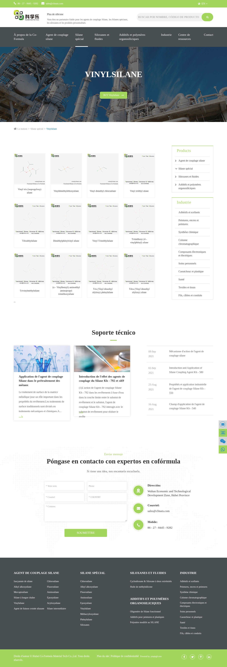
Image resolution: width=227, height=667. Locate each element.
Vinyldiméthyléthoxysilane (66, 191)
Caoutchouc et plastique (191, 271)
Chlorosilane (53, 581)
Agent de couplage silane (57, 37)
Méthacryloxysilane (89, 614)
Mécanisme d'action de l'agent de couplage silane (186, 353)
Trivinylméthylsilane (29, 290)
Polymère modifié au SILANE (144, 622)
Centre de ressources (184, 37)
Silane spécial (79, 37)
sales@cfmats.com (54, 3)
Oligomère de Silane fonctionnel (145, 611)
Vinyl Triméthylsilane (102, 241)
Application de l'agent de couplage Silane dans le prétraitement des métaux (41, 381)
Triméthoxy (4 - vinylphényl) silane (139, 241)
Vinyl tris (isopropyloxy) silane (29, 191)
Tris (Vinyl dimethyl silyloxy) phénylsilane (102, 291)
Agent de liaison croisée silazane (29, 608)
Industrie (166, 34)
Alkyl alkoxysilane (22, 587)
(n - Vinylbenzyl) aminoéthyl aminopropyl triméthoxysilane (66, 290)
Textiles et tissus (186, 287)
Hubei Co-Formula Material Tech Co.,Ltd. (55, 656)
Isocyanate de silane (23, 581)
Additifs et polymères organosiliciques (132, 37)
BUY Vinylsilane (111, 95)
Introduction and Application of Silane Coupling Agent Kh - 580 (186, 370)
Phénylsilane (86, 619)
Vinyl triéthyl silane (139, 191)
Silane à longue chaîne (24, 597)
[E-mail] (223, 424)
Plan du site (103, 656)
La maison (22, 129)
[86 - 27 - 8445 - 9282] (223, 433)
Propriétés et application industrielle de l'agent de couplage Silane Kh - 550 (187, 388)
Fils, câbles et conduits (190, 295)
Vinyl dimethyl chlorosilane (103, 191)
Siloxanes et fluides (102, 37)
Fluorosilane (53, 587)
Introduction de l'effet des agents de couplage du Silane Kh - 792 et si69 (102, 379)
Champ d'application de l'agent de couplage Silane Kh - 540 (187, 406)
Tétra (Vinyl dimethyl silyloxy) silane (139, 291)
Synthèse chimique (188, 232)
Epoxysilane (52, 597)
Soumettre (86, 532)
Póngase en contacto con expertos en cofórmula (113, 461)
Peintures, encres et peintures (188, 222)
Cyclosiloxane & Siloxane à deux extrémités (151, 581)
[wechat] (223, 441)
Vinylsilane (51, 129)
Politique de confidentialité (125, 656)
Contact (208, 34)
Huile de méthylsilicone (141, 587)
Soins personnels (187, 263)
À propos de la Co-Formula (25, 37)
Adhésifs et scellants (189, 212)
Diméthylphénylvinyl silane (66, 241)
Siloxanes (84, 625)
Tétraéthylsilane (29, 241)
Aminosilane (53, 592)
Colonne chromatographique (188, 242)
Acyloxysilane (53, 603)
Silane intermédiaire (56, 608)
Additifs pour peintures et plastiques (147, 617)
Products (184, 150)
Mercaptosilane (21, 592)
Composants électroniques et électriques (192, 253)
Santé (181, 279)
